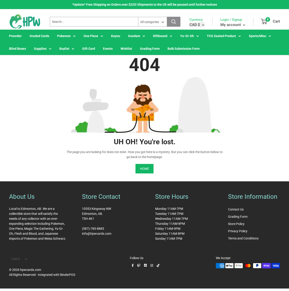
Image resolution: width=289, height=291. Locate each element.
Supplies (40, 48)
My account (231, 24)
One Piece (91, 36)
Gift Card (88, 48)
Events (108, 48)
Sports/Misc (257, 36)
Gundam (134, 36)
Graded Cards (39, 36)
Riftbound (160, 36)
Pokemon (64, 36)
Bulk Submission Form (184, 48)
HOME (144, 168)
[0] (264, 21)
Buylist (64, 48)
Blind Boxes (17, 48)
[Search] (173, 22)
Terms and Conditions (243, 238)
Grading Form (150, 48)
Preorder (15, 36)
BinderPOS (67, 275)
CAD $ (15, 259)
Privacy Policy (237, 231)
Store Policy (236, 224)
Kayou (115, 36)
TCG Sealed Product (221, 36)
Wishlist (126, 48)
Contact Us (236, 209)
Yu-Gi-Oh (187, 36)
